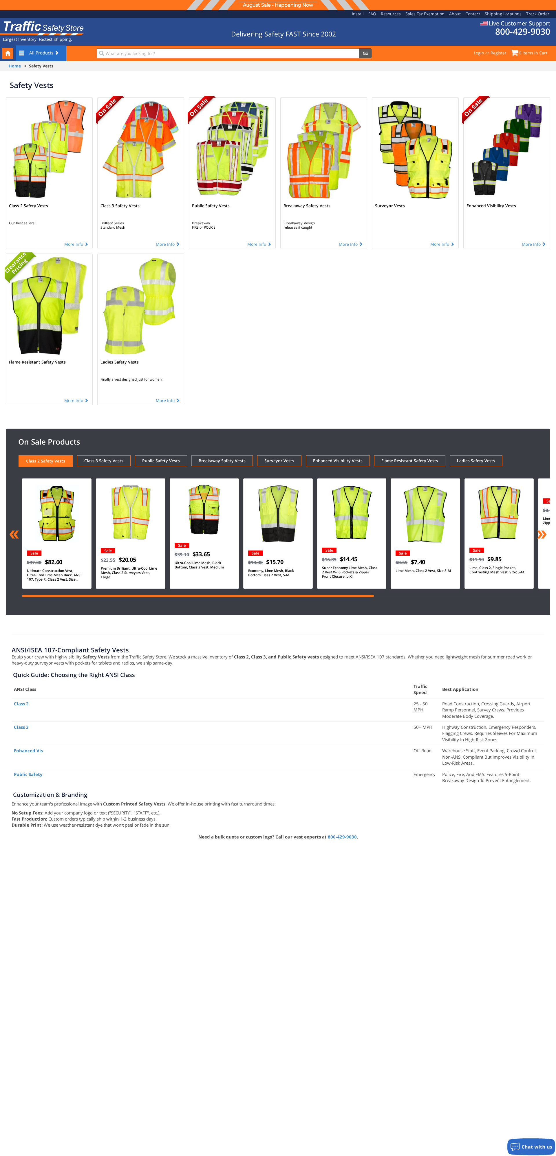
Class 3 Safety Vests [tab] (103, 460)
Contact (472, 13)
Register (498, 53)
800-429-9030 (342, 837)
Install (358, 13)
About (455, 13)
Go (365, 53)
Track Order (537, 13)
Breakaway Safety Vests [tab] (222, 460)
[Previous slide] (14, 535)
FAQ (372, 13)
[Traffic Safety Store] (42, 27)
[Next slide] (541, 535)
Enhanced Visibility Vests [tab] (338, 460)
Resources (391, 13)
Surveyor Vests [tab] (279, 460)
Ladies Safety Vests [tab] (476, 460)
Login (479, 53)
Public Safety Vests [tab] (161, 460)
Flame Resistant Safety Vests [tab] (409, 460)
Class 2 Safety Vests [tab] (45, 461)
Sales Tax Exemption (425, 13)
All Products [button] (41, 53)
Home (15, 66)
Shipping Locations (503, 13)
